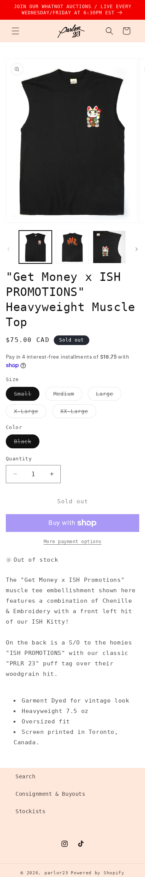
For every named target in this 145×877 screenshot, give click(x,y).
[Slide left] (8, 249)
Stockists (30, 811)
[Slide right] (136, 249)
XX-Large (78, 413)
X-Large (30, 413)
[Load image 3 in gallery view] (109, 247)
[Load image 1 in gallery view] (35, 247)
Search (25, 776)
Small (26, 395)
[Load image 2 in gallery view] (72, 247)
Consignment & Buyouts (50, 794)
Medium (67, 395)
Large (108, 395)
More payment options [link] (73, 541)
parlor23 (56, 872)
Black (26, 443)
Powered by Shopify (98, 872)
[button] (15, 30)
